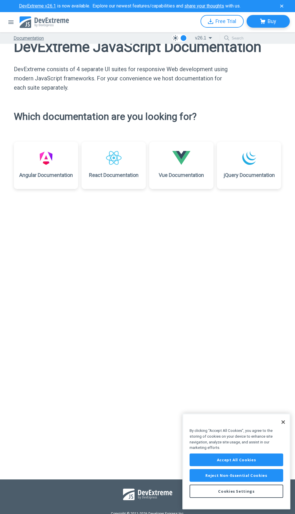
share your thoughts (204, 6)
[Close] (283, 422)
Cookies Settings (236, 491)
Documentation (29, 38)
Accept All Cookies (236, 459)
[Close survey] (281, 6)
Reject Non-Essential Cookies (236, 475)
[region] (236, 461)
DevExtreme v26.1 (37, 6)
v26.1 (200, 37)
